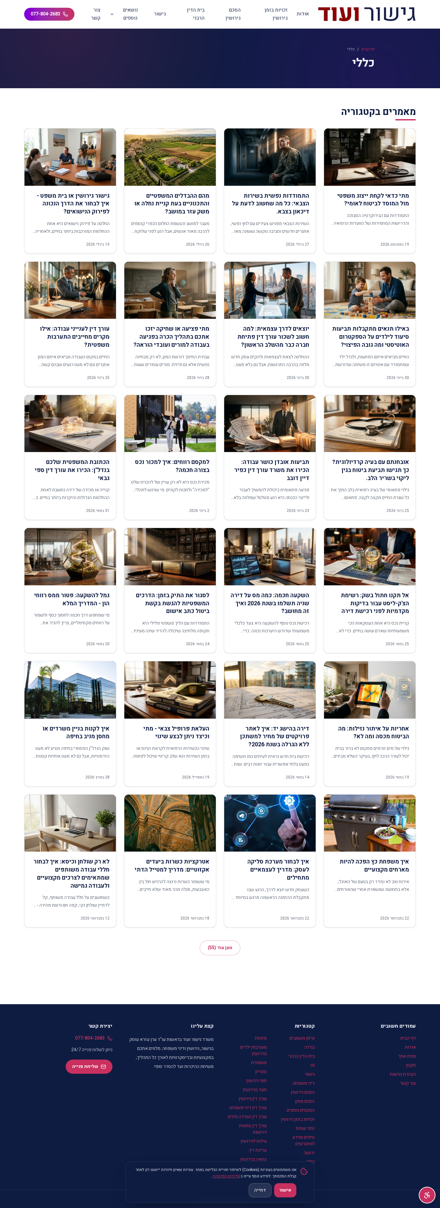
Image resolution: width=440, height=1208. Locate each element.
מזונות (261, 1038)
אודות (303, 13)
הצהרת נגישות (403, 1074)
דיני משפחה (303, 1083)
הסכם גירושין (233, 14)
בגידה (309, 1047)
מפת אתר (407, 1056)
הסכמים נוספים (301, 1110)
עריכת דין (258, 1150)
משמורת (259, 1062)
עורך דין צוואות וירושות (253, 1129)
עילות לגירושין (254, 1141)
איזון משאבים (302, 1038)
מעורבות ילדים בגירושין (253, 1050)
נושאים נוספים (130, 14)
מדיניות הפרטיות (226, 1176)
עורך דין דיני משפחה (248, 1107)
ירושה (309, 1152)
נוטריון (261, 1071)
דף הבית (368, 49)
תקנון (411, 1065)
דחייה (260, 1190)
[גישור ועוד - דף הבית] (367, 14)
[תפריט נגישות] (427, 1195)
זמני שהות (305, 1128)
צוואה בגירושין (253, 1159)
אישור (285, 1190)
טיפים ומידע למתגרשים (303, 1140)
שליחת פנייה (85, 1066)
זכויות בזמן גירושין (276, 14)
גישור (160, 13)
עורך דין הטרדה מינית (247, 1116)
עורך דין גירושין (253, 1098)
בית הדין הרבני (196, 14)
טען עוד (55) (220, 947)
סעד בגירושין (255, 1089)
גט (313, 1065)
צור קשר (95, 14)
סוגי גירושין (256, 1080)
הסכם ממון (305, 1101)
